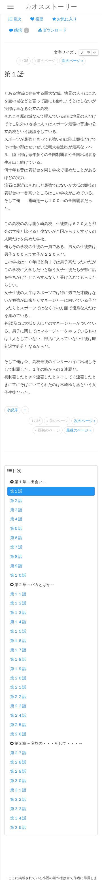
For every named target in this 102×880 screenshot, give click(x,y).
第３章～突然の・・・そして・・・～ (48, 743)
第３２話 (18, 799)
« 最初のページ (47, 430)
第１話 (16, 491)
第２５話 (18, 724)
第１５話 (18, 631)
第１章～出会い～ (30, 481)
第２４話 (18, 715)
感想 (20, 30)
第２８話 (18, 762)
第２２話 (18, 696)
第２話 (16, 500)
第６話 (16, 537)
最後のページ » (78, 430)
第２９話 (18, 771)
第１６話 (18, 640)
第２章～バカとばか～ (34, 584)
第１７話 (18, 650)
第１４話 (18, 622)
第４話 (16, 519)
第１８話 (18, 659)
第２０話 (18, 678)
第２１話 (18, 687)
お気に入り (66, 19)
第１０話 (18, 575)
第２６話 (18, 734)
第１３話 (18, 612)
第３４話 (18, 818)
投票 (39, 19)
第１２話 (18, 603)
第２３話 (18, 706)
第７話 (16, 547)
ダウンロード (54, 30)
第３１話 (18, 790)
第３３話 (18, 808)
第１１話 (18, 594)
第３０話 (18, 780)
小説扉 (12, 410)
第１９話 (18, 668)
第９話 (16, 566)
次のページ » (72, 61)
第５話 (16, 528)
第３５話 (18, 827)
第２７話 (18, 752)
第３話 (16, 510)
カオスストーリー (51, 6)
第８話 (16, 556)
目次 (16, 19)
